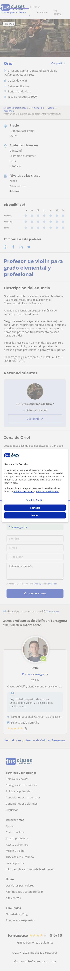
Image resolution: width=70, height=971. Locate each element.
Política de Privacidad (47, 491)
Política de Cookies (24, 491)
